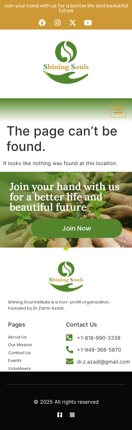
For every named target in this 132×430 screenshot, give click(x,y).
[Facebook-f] (59, 414)
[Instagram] (72, 414)
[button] (118, 109)
